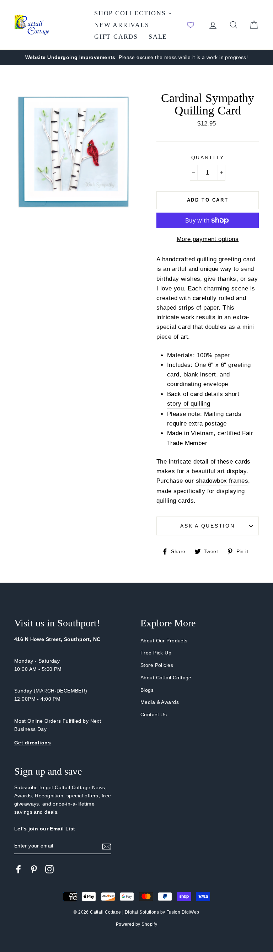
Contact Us (153, 714)
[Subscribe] (106, 846)
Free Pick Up (155, 653)
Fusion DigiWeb (182, 912)
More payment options (208, 239)
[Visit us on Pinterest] (34, 869)
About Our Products (164, 640)
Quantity (207, 157)
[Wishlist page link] (194, 24)
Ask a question (207, 526)
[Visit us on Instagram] (49, 869)
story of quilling (188, 403)
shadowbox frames (222, 480)
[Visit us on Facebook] (18, 869)
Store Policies (156, 665)
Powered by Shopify (136, 924)
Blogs (147, 690)
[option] (136, 57)
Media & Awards (159, 702)
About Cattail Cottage (166, 677)
